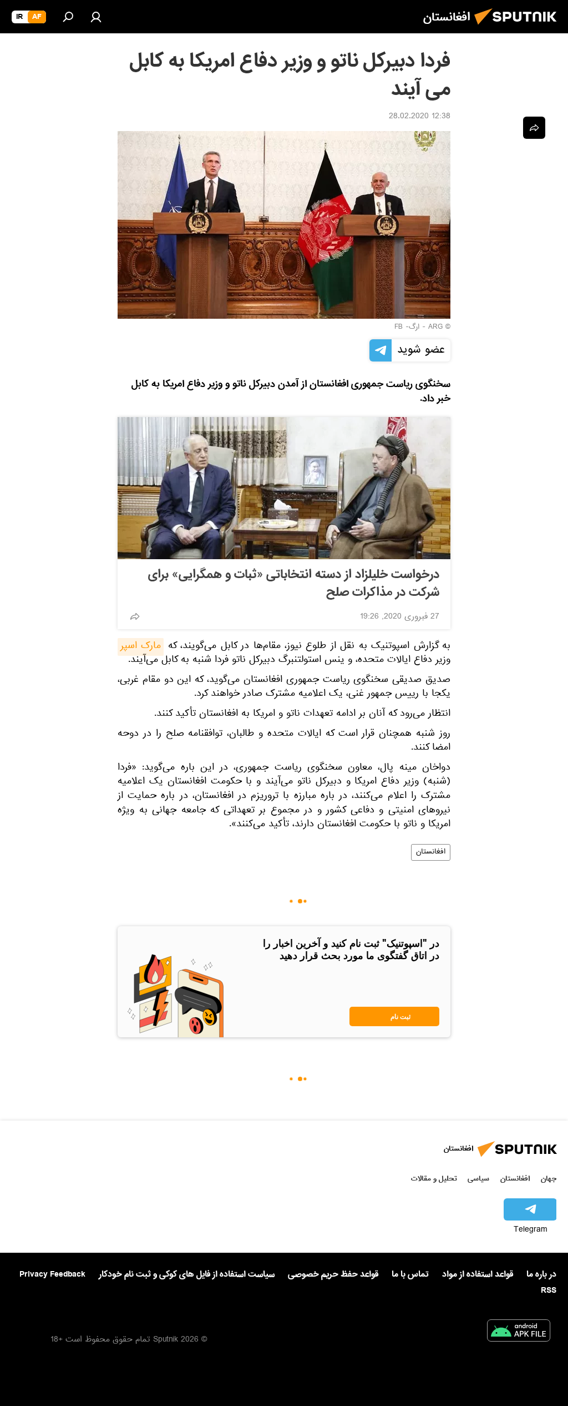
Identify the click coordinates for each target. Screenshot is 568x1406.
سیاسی (478, 1178)
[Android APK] (518, 1332)
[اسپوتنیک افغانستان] (518, 28)
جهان (548, 1178)
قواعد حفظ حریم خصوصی (333, 1274)
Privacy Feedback (52, 1274)
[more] (135, 616)
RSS (548, 1290)
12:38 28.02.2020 (419, 117)
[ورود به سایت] (96, 17)
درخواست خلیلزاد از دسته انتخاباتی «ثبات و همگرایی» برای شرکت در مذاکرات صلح (293, 583)
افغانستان (430, 852)
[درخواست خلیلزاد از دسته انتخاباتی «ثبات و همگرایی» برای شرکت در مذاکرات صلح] (284, 488)
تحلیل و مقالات (434, 1178)
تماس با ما (410, 1274)
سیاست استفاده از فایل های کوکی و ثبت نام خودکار (187, 1274)
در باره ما (541, 1274)
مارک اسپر (140, 647)
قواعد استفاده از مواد (477, 1274)
